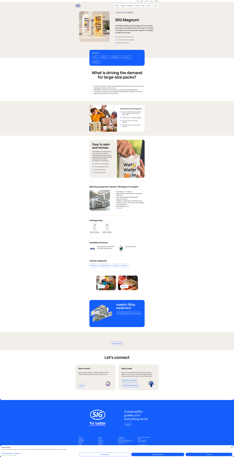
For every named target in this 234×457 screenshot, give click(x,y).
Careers (148, 5)
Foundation (146, 1)
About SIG (137, 5)
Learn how (128, 424)
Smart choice (121, 443)
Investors (143, 5)
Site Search (100, 443)
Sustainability (130, 5)
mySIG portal (156, 1)
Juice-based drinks (104, 265)
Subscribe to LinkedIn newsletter (130, 385)
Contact (151, 1)
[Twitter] (141, 444)
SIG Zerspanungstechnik (123, 441)
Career (80, 444)
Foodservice (124, 286)
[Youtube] (146, 444)
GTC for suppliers (142, 440)
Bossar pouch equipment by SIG (125, 440)
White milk (124, 265)
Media (138, 1)
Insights (141, 1)
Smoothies (115, 265)
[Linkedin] (144, 444)
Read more (119, 208)
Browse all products (120, 12)
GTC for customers (142, 441)
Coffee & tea (94, 265)
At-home (102, 286)
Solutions (117, 5)
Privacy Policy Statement (143, 437)
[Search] (152, 5)
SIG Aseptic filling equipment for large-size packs (129, 313)
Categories (123, 5)
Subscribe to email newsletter (129, 380)
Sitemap (100, 444)
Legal (139, 438)
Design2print (121, 438)
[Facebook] (139, 444)
